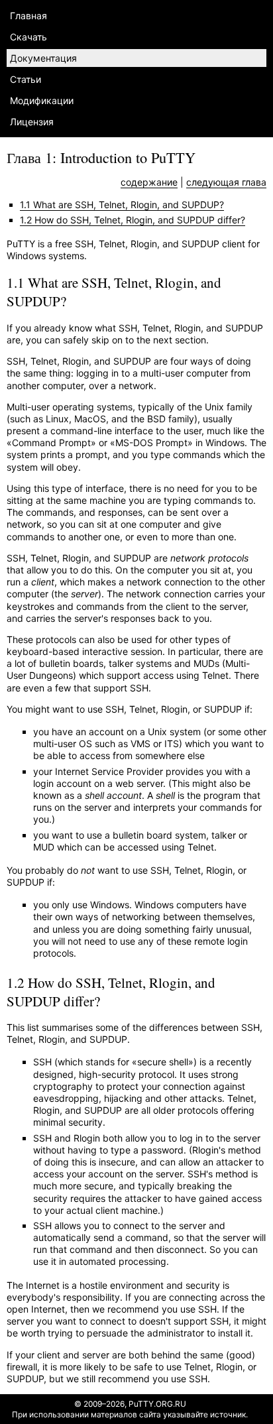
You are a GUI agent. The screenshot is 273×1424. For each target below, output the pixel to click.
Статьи (25, 79)
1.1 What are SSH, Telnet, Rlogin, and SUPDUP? (122, 204)
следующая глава (226, 182)
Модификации (42, 100)
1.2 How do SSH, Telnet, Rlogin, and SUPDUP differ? (132, 219)
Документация (43, 58)
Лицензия (32, 121)
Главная (28, 15)
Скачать (28, 36)
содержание (149, 182)
